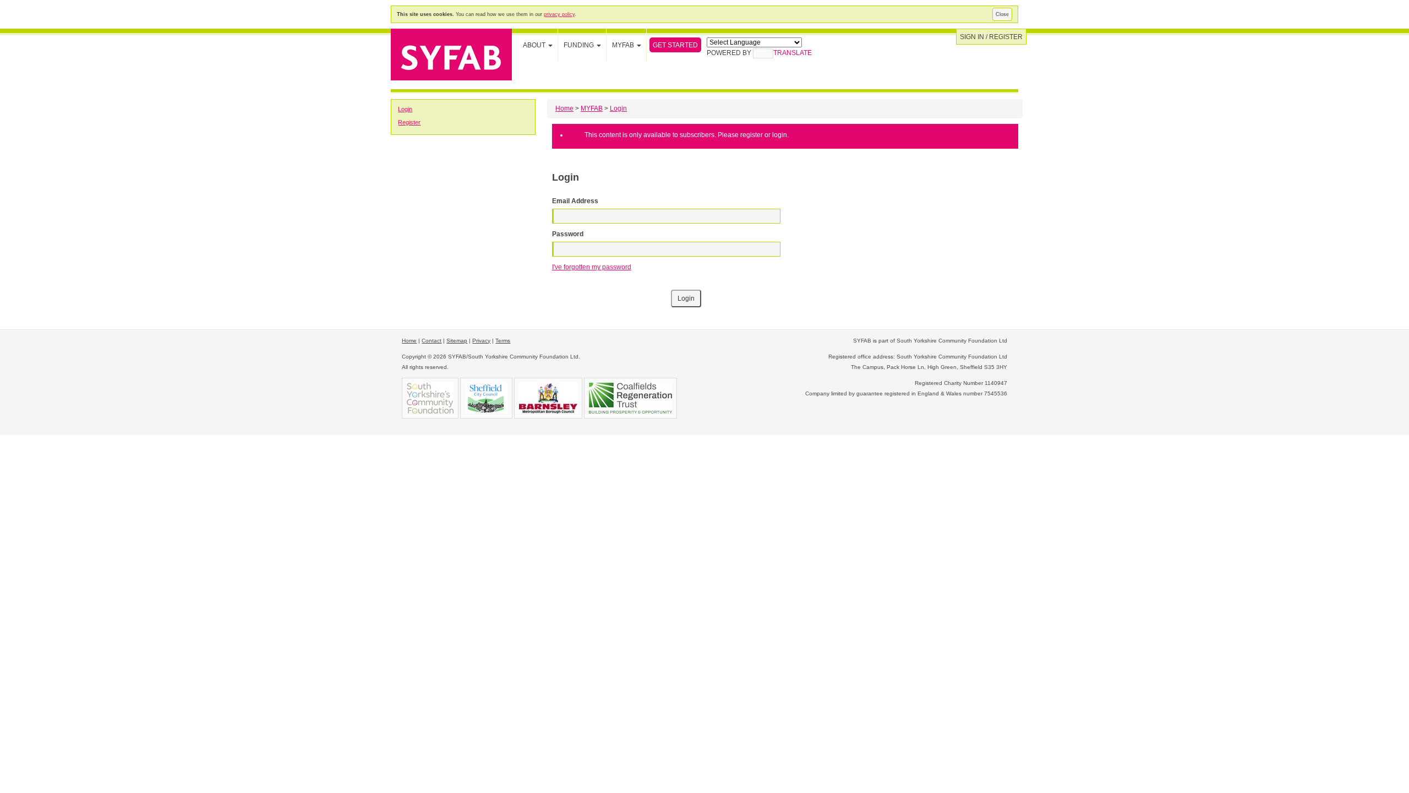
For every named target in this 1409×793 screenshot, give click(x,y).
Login (405, 109)
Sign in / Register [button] (991, 37)
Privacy (481, 341)
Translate (792, 53)
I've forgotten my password (591, 267)
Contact (431, 341)
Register (409, 122)
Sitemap (456, 341)
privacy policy (559, 14)
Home (564, 108)
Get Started (675, 45)
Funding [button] (580, 45)
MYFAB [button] (624, 45)
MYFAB (592, 108)
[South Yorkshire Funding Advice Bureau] (451, 53)
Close (1002, 14)
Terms (502, 341)
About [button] (535, 45)
